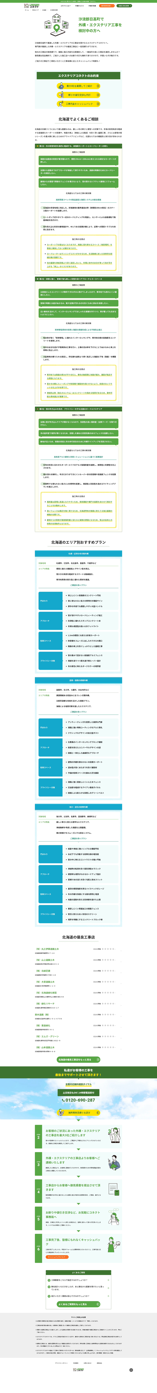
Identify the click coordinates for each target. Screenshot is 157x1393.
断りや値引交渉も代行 (79, 95)
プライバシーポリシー (61, 1363)
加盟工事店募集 (124, 6)
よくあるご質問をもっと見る (73, 1304)
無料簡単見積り (106, 6)
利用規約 (75, 1363)
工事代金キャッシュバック (79, 104)
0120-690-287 (80, 1100)
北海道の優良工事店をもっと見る (75, 1059)
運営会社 (99, 1363)
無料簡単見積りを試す (79, 1112)
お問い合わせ (87, 1363)
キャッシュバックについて (56, 1257)
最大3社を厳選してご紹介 (79, 86)
